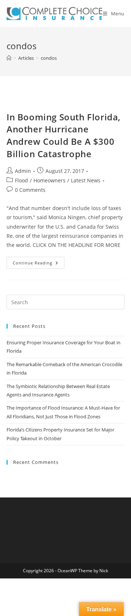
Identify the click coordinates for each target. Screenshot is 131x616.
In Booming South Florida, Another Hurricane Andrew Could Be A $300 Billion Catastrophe (63, 135)
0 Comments (30, 189)
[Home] (9, 58)
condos (49, 58)
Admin (23, 170)
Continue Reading (38, 264)
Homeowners (49, 180)
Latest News (85, 180)
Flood (21, 180)
